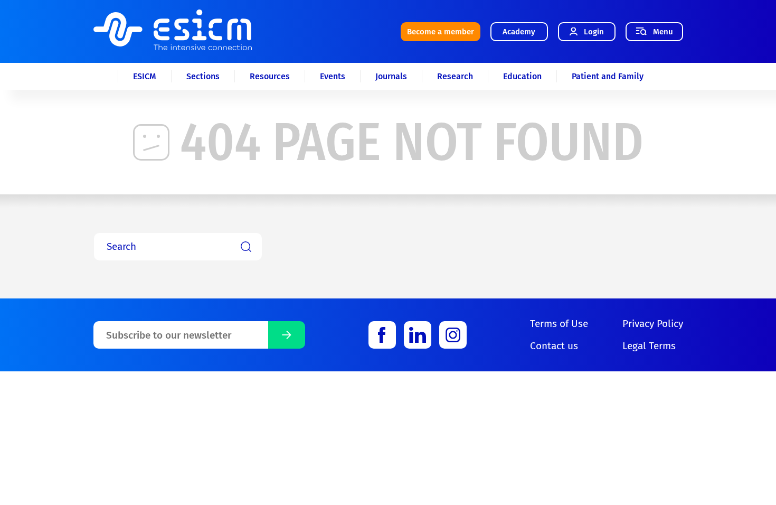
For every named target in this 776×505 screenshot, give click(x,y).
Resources (270, 76)
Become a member (440, 31)
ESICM (144, 76)
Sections (203, 76)
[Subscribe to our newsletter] (286, 335)
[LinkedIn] (417, 335)
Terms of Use (559, 323)
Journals (391, 76)
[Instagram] (453, 335)
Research (455, 76)
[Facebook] (382, 335)
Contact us (554, 346)
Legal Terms (649, 346)
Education (522, 76)
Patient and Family (607, 76)
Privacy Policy (652, 323)
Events (332, 76)
